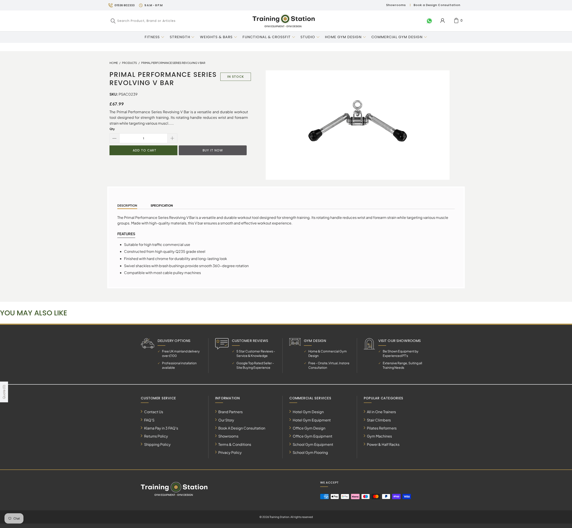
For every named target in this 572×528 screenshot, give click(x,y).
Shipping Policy (157, 444)
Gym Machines (379, 436)
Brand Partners (230, 411)
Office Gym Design (309, 428)
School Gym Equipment (313, 444)
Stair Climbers (379, 420)
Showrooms (396, 5)
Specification (162, 205)
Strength (180, 37)
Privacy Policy (230, 452)
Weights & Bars (216, 37)
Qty (112, 129)
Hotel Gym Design (308, 411)
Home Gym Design (343, 37)
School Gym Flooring (310, 452)
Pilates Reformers (382, 428)
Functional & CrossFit (266, 37)
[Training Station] (283, 21)
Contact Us (153, 411)
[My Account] (442, 20)
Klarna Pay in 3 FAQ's (161, 428)
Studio (308, 37)
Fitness (152, 37)
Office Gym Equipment (312, 436)
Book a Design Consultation (437, 5)
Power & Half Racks (383, 444)
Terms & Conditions (234, 444)
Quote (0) (4, 392)
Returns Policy (156, 436)
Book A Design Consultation (241, 428)
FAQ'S (149, 420)
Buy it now (213, 150)
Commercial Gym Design (397, 37)
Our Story (226, 420)
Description (127, 205)
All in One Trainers (381, 411)
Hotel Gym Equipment (312, 420)
